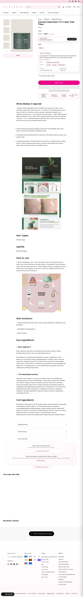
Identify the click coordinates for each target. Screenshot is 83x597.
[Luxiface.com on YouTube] (14, 564)
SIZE (39, 44)
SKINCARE (6, 12)
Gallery (18, 55)
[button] (59, 87)
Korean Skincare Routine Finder (49, 557)
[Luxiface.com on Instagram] (8, 564)
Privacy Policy (41, 593)
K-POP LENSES (63, 577)
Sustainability (45, 574)
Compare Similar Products (42, 451)
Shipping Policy (23, 424)
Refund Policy (22, 431)
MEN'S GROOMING (64, 564)
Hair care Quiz (45, 562)
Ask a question (22, 438)
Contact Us (74, 593)
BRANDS (34, 12)
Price (40, 31)
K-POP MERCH (62, 572)
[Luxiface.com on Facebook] (11, 564)
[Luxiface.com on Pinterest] (17, 564)
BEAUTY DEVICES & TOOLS (66, 569)
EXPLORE (42, 12)
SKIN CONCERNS (24, 12)
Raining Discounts (57, 19)
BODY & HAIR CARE (64, 567)
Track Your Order (53, 12)
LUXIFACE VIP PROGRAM (65, 582)
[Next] (6, 50)
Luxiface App (45, 567)
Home (40, 19)
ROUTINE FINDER (63, 562)
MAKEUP (14, 12)
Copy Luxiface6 (72, 39)
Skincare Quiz (45, 559)
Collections (47, 19)
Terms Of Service (32, 593)
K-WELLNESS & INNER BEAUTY (67, 574)
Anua (39, 27)
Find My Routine (41, 460)
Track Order (44, 569)
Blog (43, 564)
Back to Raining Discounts (42, 534)
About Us (67, 593)
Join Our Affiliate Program (48, 572)
